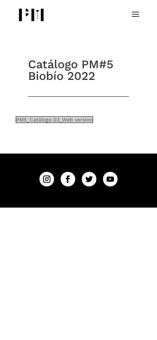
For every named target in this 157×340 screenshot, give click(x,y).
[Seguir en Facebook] (68, 179)
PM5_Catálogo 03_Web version (54, 120)
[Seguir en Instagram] (46, 179)
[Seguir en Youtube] (110, 179)
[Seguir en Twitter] (89, 179)
